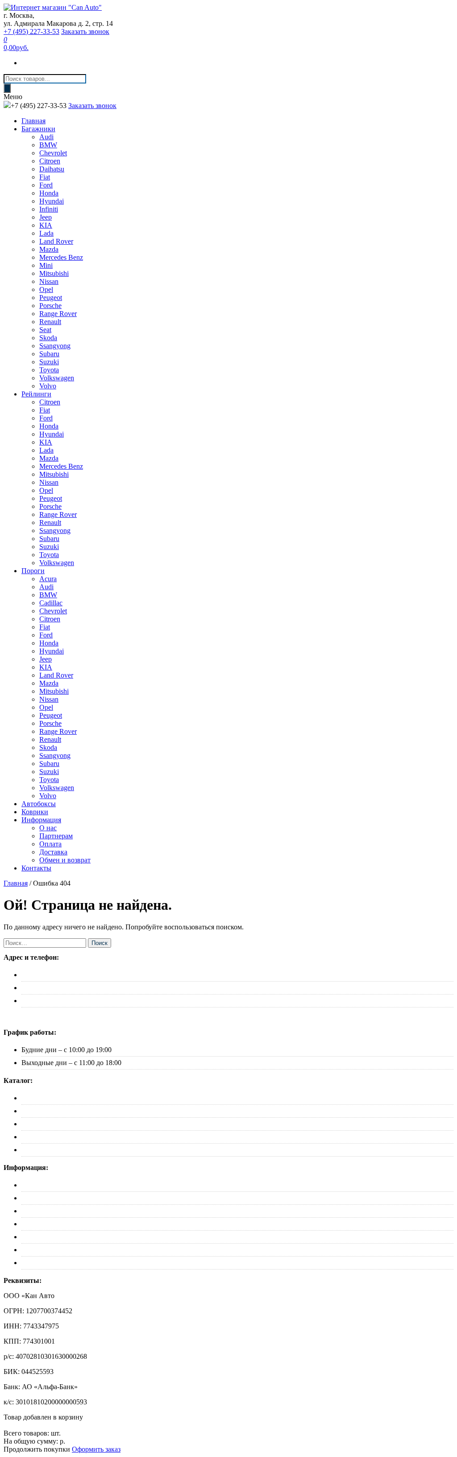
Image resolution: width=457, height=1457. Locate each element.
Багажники (38, 129)
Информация (41, 820)
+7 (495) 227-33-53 (31, 31)
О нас (48, 828)
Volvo (47, 386)
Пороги (33, 570)
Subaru (49, 354)
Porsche (50, 305)
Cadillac (50, 603)
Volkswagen (56, 378)
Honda (48, 193)
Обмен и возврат (65, 860)
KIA (45, 225)
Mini (46, 265)
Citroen (49, 161)
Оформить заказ (96, 1449)
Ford (46, 185)
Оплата (50, 844)
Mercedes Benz (61, 257)
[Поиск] (7, 88)
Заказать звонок (85, 31)
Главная (33, 121)
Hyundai (51, 201)
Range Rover (58, 313)
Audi (46, 137)
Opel (46, 289)
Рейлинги (36, 394)
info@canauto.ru (45, 1000)
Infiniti (48, 209)
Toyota (49, 370)
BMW (48, 145)
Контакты (36, 868)
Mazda (48, 249)
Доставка (53, 852)
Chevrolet (53, 153)
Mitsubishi (54, 273)
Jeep (45, 217)
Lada (46, 233)
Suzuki (49, 362)
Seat (45, 329)
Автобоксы (38, 804)
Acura (48, 579)
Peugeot (50, 297)
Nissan (48, 281)
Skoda (48, 337)
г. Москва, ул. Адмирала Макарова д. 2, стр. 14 (92, 974)
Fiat (44, 177)
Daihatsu (51, 169)
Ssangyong (55, 346)
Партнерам (56, 836)
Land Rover (56, 241)
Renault (50, 321)
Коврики (34, 812)
